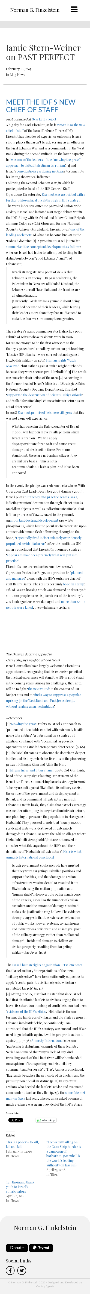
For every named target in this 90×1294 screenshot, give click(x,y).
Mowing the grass (23, 724)
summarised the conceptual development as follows (43, 247)
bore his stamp (73, 584)
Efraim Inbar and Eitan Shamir (32, 770)
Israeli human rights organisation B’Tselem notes (47, 965)
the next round (38, 689)
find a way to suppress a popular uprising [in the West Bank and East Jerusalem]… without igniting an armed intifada (43, 701)
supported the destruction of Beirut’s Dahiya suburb (44, 395)
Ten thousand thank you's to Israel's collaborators (20, 1187)
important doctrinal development (34, 520)
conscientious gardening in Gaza (40, 171)
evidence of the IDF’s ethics (26, 1011)
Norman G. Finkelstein (35, 9)
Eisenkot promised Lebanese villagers (45, 412)
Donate (17, 1248)
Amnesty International (47, 1040)
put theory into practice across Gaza (50, 497)
